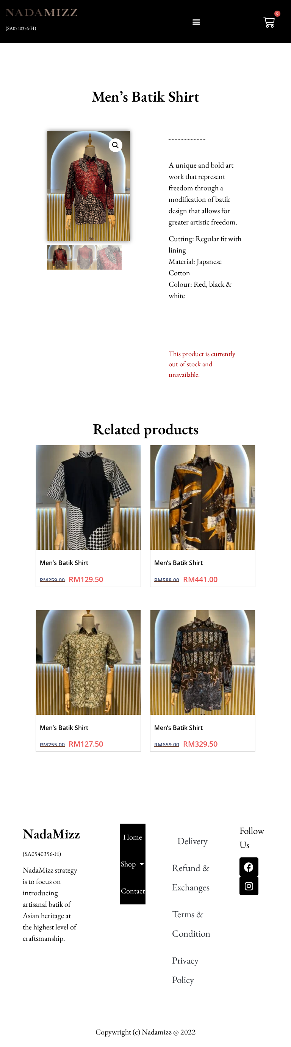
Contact (133, 891)
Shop (128, 864)
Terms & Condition (191, 923)
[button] (197, 21)
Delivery (192, 841)
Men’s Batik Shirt (64, 563)
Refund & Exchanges (191, 877)
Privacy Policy (185, 970)
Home (132, 837)
